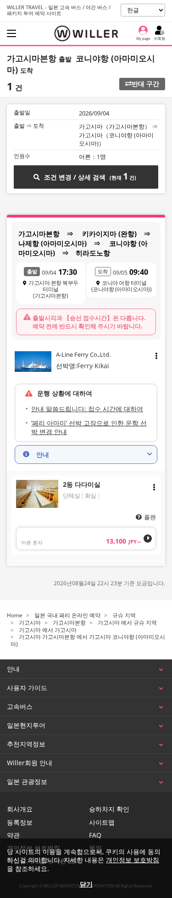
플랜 (150, 517)
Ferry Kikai (93, 365)
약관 (13, 835)
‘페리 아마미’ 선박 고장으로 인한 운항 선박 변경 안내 (89, 427)
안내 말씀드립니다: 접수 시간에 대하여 (87, 408)
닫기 (86, 884)
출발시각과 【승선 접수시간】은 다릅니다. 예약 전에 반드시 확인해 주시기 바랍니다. (89, 322)
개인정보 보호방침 (132, 859)
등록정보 (20, 822)
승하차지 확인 (109, 809)
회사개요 (20, 809)
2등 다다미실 (81, 484)
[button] (86, 454)
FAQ (95, 835)
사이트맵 (102, 822)
